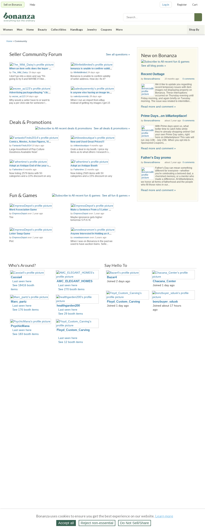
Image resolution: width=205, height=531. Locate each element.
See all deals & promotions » (112, 128)
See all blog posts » (153, 65)
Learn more (164, 516)
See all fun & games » (116, 195)
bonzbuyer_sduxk (165, 301)
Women (8, 29)
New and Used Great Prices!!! (87, 141)
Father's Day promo (156, 157)
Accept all (66, 523)
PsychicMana (20, 326)
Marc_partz (19, 301)
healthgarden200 (68, 305)
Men (19, 29)
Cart (194, 4)
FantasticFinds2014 (21, 145)
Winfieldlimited (80, 72)
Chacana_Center (164, 281)
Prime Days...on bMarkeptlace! (164, 116)
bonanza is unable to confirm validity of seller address (101, 68)
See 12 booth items (70, 342)
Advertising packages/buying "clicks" (30, 92)
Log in (165, 4)
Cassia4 (16, 277)
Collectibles (58, 29)
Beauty (42, 29)
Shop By (194, 29)
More (119, 29)
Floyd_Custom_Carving (73, 330)
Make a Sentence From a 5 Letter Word (92, 209)
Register (182, 4)
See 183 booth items (25, 334)
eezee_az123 (18, 96)
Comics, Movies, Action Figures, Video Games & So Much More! (45, 141)
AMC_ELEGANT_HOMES (74, 281)
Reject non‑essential (97, 523)
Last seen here (21, 281)
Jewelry (92, 29)
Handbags (76, 29)
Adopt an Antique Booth (83, 165)
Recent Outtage (153, 74)
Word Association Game (23, 209)
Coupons (106, 29)
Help (32, 4)
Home (30, 29)
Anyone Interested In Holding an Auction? (94, 233)
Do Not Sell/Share (134, 523)
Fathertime (17, 169)
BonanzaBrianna (152, 79)
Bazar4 (112, 277)
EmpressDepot (19, 213)
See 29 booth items (70, 313)
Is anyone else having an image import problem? (98, 92)
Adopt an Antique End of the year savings (32, 165)
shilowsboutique (81, 145)
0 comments (189, 79)
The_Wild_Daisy (20, 72)
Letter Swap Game (19, 233)
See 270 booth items (71, 289)
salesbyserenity (81, 96)
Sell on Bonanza (13, 4)
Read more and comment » (158, 106)
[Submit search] (198, 17)
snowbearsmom (81, 237)
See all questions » (118, 54)
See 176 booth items (25, 309)
